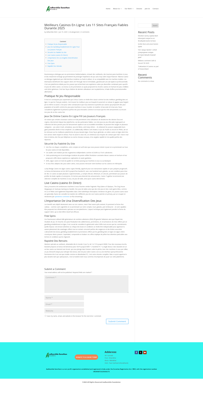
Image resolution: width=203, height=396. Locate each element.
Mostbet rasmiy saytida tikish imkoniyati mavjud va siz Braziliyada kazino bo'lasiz (148, 38)
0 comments (85, 32)
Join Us (147, 9)
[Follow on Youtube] (145, 352)
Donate (139, 9)
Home (108, 9)
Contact (156, 9)
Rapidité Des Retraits (54, 66)
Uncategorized (74, 32)
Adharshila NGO (51, 32)
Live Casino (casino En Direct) (57, 55)
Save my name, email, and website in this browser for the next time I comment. (74, 316)
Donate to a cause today (86, 357)
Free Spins (51, 63)
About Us (116, 9)
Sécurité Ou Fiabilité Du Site (56, 52)
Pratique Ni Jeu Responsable (57, 44)
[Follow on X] (140, 352)
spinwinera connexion (62, 197)
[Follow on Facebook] (136, 352)
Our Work (128, 9)
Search (155, 26)
